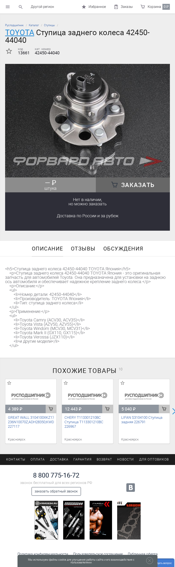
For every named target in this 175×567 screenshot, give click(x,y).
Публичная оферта (143, 554)
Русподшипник (14, 25)
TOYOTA (19, 32)
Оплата (38, 459)
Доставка (87, 215)
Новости (125, 459)
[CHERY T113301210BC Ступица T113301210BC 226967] (87, 396)
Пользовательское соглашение (98, 554)
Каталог (34, 25)
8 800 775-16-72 (56, 475)
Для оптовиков (154, 459)
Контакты (16, 459)
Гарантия (82, 459)
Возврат (104, 459)
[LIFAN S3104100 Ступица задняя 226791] (144, 396)
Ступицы (49, 25)
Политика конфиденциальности (43, 554)
